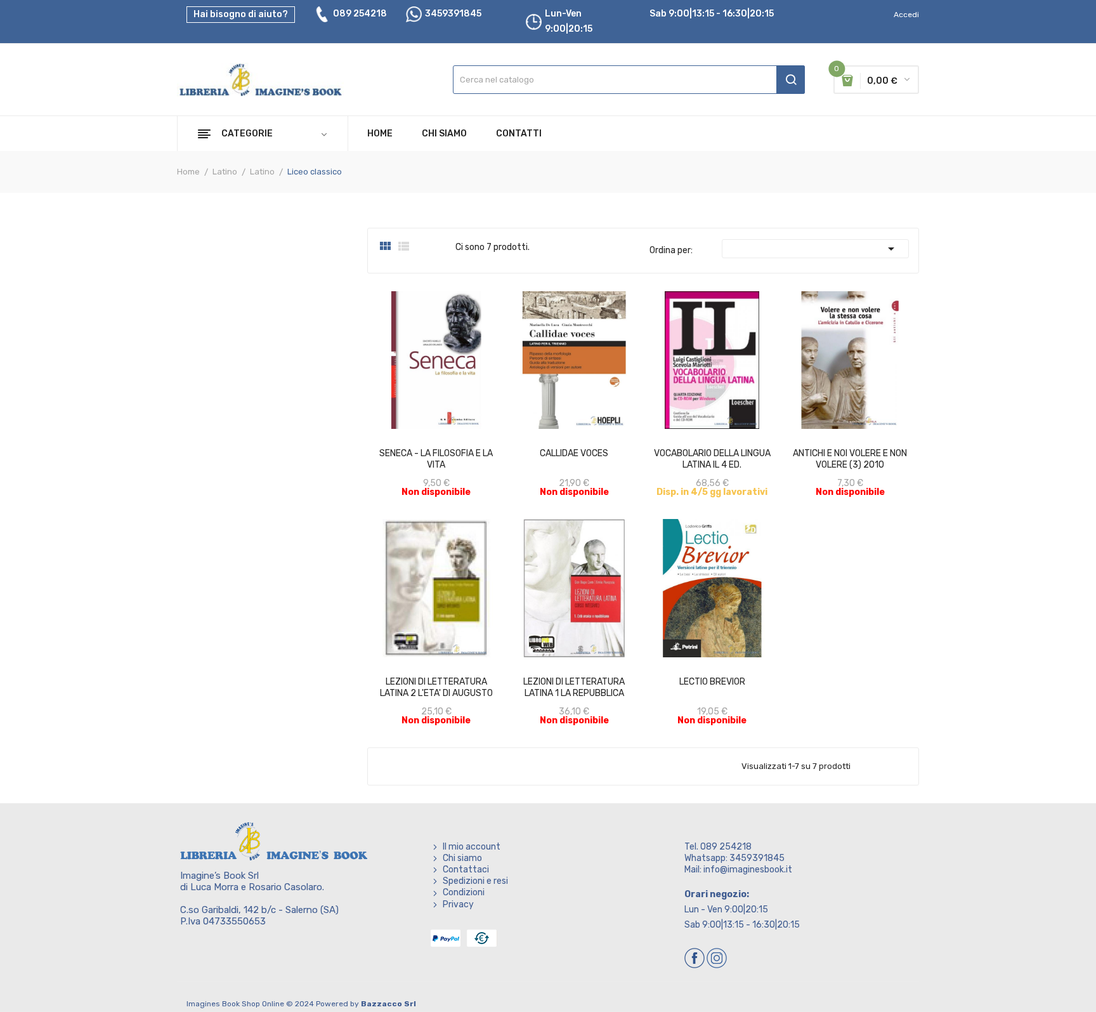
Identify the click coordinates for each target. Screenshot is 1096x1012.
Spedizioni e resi (475, 881)
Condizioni (464, 892)
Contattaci (466, 869)
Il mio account (471, 846)
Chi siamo (462, 858)
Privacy (458, 904)
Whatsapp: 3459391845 (734, 858)
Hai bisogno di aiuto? (240, 14)
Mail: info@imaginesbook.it (738, 869)
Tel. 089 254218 (718, 846)
